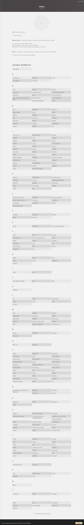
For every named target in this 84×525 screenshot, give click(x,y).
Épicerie (34, 217)
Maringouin (16, 318)
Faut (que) (15, 243)
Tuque (14, 455)
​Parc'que (15, 505)
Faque (14, 240)
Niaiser (15, 333)
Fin (53, 243)
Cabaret (15, 137)
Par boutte (55, 353)
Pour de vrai (16, 378)
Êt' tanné (34, 226)
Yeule (33, 493)
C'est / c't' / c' (16, 135)
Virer (33, 476)
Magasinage (16, 315)
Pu (52, 381)
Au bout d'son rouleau (58, 92)
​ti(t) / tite (54, 505)
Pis (33, 370)
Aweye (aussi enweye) (38, 100)
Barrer (34, 112)
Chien (14, 154)
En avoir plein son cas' (19, 200)
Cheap (34, 149)
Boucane (34, 123)
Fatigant (54, 240)
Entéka (54, 203)
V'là (14, 473)
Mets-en (15, 321)
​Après (14, 502)
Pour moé (35, 378)
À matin (34, 77)
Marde (53, 315)
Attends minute (36, 92)
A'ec (14, 89)
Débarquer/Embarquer (58, 180)
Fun (33, 249)
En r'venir (35, 203)
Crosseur (54, 165)
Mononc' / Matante (37, 324)
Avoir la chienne (56, 97)
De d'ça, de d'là (56, 177)
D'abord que (35, 177)
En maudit (16, 203)
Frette (53, 246)
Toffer (53, 444)
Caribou (15, 140)
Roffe (14, 404)
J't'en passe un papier (19, 281)
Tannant (34, 439)
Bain (14, 109)
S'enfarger (54, 413)
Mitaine (54, 321)
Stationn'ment (56, 430)
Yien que (54, 493)
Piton (53, 370)
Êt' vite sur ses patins (58, 226)
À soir (53, 77)
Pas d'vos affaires (17, 361)
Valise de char (36, 473)
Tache (14, 439)
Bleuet (34, 120)
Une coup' (35, 464)
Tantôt (54, 439)
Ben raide (35, 117)
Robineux (54, 401)
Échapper (15, 214)
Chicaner (54, 151)
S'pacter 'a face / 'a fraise (59, 416)
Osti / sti (15, 344)
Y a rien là (15, 493)
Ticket (14, 444)
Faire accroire (16, 237)
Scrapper (15, 424)
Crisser (15, 165)
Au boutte (15, 95)
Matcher (34, 318)
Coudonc (54, 160)
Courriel (15, 163)
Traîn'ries (54, 450)
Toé (33, 444)
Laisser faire (55, 298)
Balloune (54, 109)
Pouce (34, 375)
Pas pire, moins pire (37, 364)
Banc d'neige (16, 112)
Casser (54, 140)
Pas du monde (56, 361)
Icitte (14, 272)
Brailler (34, 126)
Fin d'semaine (16, 246)
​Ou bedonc (55, 502)
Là (13, 298)
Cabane (54, 135)
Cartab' (34, 140)
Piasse (14, 370)
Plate (14, 373)
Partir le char (16, 359)
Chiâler (34, 151)
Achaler (34, 89)
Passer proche (16, 367)
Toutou (34, 450)
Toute (14, 450)
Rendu (34, 401)
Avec (33, 95)
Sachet (14, 421)
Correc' (34, 160)
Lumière (15, 304)
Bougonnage (55, 123)
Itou (33, 272)
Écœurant (35, 214)
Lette (14, 301)
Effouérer (34, 197)
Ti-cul (53, 441)
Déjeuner (34, 183)
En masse (54, 200)
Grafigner (54, 260)
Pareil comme (55, 356)
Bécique (34, 115)
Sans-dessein (55, 421)
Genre (14, 260)
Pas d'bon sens (56, 359)
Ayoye (53, 100)
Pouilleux (54, 375)
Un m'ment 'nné (17, 464)
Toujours (54, 447)
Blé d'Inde (15, 120)
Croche (34, 165)
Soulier (15, 430)
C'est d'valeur (36, 135)
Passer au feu (55, 364)
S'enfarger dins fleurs (18, 416)
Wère (14, 485)
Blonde (54, 120)
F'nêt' (14, 235)
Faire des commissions (38, 237)
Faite (53, 237)
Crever (53, 163)
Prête (33, 381)
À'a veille (34, 80)
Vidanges (15, 476)
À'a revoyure (16, 80)
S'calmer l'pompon (37, 413)
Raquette (15, 401)
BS (52, 126)
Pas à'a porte (36, 359)
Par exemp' (16, 356)
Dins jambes (35, 185)
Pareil (34, 356)
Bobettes (15, 123)
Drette (14, 188)
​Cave (33, 502)
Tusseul (34, 455)
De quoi (34, 180)
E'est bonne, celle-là (18, 197)
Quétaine (34, 390)
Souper (34, 430)
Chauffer (15, 149)
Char (14, 146)
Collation (34, 157)
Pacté (14, 353)
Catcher (15, 143)
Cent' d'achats (56, 143)
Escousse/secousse (18, 205)
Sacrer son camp (36, 421)
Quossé (54, 393)
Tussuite (54, 455)
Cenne (34, 143)
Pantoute (34, 353)
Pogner (54, 373)
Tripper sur (35, 453)
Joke (53, 281)
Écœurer (54, 214)
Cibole (53, 154)
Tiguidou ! (78, 523)
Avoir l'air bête (36, 97)
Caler (33, 137)
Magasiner (35, 315)
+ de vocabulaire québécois (42, 513)
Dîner (14, 185)
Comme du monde (57, 157)
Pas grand (15, 364)
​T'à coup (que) (36, 505)
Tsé (53, 453)
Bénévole (54, 117)
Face (33, 235)
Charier (34, 146)
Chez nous (15, 151)
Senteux (15, 427)
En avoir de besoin (57, 197)
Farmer (34, 240)
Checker (54, 149)
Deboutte (15, 183)
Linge (33, 301)
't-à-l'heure (16, 69)
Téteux (34, 441)
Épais (14, 217)
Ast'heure (15, 92)
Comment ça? (16, 160)
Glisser (34, 260)
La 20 (33, 298)
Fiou (33, 246)
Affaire (54, 89)
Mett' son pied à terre (38, 321)
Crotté (14, 168)
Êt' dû (14, 226)
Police (14, 375)
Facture (54, 235)
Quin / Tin (35, 393)
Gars (53, 257)
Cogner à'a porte (17, 157)
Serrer (53, 427)
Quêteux (54, 390)
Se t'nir (54, 424)
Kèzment (15, 289)
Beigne (54, 115)
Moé (14, 324)
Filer (33, 243)
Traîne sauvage (17, 453)
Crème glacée (36, 163)
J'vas (33, 281)
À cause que (16, 77)
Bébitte (15, 115)
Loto (53, 301)
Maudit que (55, 318)
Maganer (54, 313)
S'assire (15, 413)
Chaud (54, 146)
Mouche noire (55, 324)
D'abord (15, 177)
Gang (33, 257)
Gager (14, 257)
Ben (14, 117)
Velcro (53, 473)
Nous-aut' (15, 335)
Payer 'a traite (56, 367)
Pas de (34, 361)
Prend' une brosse (17, 381)
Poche (34, 373)
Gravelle (15, 263)
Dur (33, 188)
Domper (54, 185)
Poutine (54, 378)
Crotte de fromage (37, 168)
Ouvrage (34, 344)
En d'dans (35, 200)
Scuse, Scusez (36, 424)
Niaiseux (54, 333)
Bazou (53, 112)
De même (15, 180)
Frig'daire (15, 249)
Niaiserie (34, 333)
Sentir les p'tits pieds (38, 427)
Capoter (54, 137)
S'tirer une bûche (56, 419)
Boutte (15, 126)
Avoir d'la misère (56, 95)
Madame (34, 313)
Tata (14, 441)
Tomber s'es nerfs (37, 447)
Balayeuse (35, 109)
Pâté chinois (35, 367)
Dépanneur (55, 183)
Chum (34, 154)
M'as (14, 313)
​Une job (15, 508)
